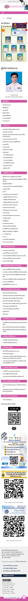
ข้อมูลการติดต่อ (6, 113)
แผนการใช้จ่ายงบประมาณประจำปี (10, 253)
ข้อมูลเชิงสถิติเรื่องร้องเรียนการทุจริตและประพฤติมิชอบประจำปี (14, 330)
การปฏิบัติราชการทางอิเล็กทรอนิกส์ (10, 228)
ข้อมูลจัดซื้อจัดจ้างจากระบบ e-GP (10, 284)
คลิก (14, 428)
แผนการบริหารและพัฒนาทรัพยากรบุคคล (11, 300)
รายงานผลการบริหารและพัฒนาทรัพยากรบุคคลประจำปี (14, 303)
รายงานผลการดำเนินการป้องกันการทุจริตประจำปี (13, 376)
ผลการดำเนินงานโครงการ (8, 223)
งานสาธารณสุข (6, 212)
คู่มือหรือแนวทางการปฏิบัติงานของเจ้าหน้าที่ (12, 176)
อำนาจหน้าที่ (5, 110)
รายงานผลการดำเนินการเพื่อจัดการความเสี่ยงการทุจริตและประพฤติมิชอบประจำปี (14, 361)
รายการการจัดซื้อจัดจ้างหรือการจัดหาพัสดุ (11, 269)
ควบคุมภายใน (6, 144)
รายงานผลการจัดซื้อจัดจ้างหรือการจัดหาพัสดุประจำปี (14, 279)
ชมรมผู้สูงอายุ (6, 220)
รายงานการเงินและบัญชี (8, 261)
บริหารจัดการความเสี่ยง (8, 149)
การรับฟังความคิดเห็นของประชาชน (10, 340)
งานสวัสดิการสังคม (7, 218)
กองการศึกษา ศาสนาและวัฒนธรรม (10, 194)
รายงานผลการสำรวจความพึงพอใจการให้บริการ (13, 186)
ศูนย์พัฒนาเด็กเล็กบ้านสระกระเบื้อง (10, 202)
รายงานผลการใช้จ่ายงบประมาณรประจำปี (11, 258)
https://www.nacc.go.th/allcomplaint (14, 502)
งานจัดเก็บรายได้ (6, 168)
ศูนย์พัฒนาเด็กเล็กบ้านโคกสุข (9, 199)
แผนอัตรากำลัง (6, 311)
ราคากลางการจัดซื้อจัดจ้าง (8, 281)
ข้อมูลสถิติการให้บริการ (7, 183)
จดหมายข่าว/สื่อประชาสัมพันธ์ (9, 226)
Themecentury (14, 599)
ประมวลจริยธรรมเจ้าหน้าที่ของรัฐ (10, 306)
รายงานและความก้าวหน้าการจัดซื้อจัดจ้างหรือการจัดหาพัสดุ (14, 275)
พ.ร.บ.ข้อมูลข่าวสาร (7, 234)
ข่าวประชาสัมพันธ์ (6, 118)
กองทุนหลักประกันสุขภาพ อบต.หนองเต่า (11, 215)
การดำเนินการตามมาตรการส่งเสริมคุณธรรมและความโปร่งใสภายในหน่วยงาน (14, 390)
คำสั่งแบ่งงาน (5, 314)
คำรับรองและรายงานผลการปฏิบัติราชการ (11, 141)
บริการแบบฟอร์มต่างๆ (7, 399)
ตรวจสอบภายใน (6, 147)
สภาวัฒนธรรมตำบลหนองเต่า (9, 207)
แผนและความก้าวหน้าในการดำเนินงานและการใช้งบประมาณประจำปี (14, 135)
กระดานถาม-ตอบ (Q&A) (8, 242)
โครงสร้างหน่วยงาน (7, 105)
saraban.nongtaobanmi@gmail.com (15, 554)
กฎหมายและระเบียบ (7, 165)
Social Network (6, 120)
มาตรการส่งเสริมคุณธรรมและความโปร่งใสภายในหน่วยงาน (14, 385)
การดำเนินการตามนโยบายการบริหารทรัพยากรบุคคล (14, 295)
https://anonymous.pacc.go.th (14, 540)
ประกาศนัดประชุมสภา (8, 157)
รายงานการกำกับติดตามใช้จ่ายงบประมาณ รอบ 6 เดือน (14, 255)
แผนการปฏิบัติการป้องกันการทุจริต (10, 373)
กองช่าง (4, 191)
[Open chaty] (24, 597)
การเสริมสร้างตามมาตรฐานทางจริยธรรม (11, 371)
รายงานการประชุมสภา (8, 160)
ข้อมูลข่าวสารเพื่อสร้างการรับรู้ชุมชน (10, 231)
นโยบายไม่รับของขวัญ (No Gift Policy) (11, 351)
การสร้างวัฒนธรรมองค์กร (8, 353)
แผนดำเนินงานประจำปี (7, 132)
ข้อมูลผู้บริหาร (6, 107)
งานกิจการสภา (6, 152)
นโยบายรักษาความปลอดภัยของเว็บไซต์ (11, 571)
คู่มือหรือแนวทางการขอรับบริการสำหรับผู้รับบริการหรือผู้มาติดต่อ (14, 180)
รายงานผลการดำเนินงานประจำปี (10, 139)
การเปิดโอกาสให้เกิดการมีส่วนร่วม (10, 342)
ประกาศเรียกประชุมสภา (8, 155)
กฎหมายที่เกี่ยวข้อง (7, 115)
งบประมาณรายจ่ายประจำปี (8, 250)
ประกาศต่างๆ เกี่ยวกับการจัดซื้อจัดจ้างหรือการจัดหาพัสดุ (15, 272)
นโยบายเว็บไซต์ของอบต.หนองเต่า (10, 565)
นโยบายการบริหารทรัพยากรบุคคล (10, 293)
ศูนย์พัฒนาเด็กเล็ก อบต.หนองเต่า (10, 197)
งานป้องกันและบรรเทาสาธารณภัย (10, 210)
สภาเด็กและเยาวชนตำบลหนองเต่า (10, 204)
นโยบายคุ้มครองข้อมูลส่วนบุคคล (10, 568)
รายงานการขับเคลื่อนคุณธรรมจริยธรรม (11, 308)
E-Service (5, 236)
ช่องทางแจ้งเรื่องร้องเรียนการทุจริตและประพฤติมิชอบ (14, 327)
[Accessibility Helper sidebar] (26, 8)
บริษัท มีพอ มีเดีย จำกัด (20, 561)
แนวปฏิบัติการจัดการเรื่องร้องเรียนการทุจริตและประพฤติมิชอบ (15, 323)
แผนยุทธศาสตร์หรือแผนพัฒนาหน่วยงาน (11, 129)
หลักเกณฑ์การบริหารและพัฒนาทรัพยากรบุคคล (13, 298)
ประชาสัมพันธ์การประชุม (8, 162)
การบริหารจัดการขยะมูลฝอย (9, 239)
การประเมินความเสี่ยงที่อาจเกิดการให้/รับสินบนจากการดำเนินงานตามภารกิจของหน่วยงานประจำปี (14, 357)
